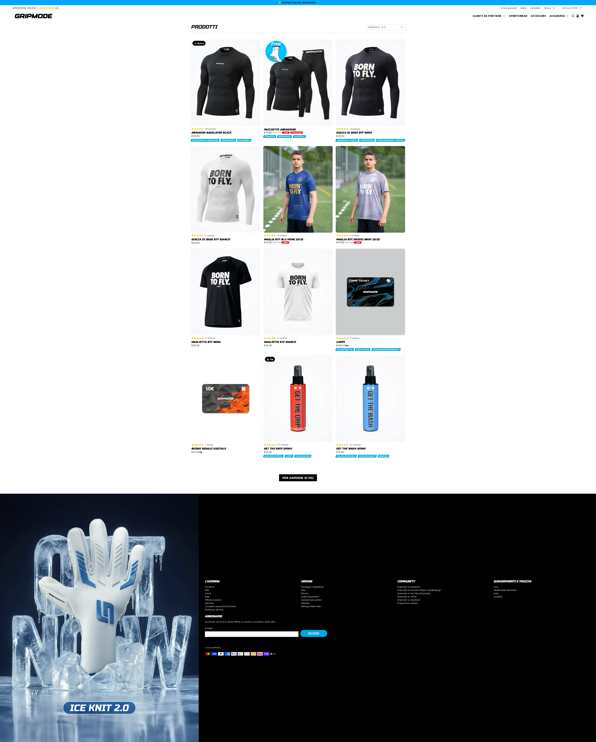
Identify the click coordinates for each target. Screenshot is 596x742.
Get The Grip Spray (278, 448)
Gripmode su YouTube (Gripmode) (414, 593)
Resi (303, 590)
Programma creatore (407, 603)
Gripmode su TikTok (407, 596)
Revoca (305, 593)
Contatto (535, 8)
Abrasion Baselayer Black (211, 132)
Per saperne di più (298, 478)
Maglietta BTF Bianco (280, 342)
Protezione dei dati (214, 609)
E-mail (209, 628)
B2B (207, 590)
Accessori (538, 16)
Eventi (208, 593)
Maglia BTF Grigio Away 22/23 (357, 239)
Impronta (209, 603)
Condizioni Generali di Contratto (220, 606)
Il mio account (509, 8)
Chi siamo (209, 586)
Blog (207, 596)
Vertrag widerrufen (311, 606)
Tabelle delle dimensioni (505, 590)
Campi (340, 342)
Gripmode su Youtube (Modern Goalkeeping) (419, 590)
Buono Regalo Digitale (208, 448)
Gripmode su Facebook (408, 599)
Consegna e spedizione (312, 586)
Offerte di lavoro (213, 599)
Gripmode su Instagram (408, 586)
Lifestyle (305, 603)
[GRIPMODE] (33, 16)
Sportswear (518, 16)
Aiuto (523, 8)
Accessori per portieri (311, 599)
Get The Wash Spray (351, 448)
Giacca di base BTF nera (354, 132)
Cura (496, 586)
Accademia (557, 16)
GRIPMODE (216, 648)
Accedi (313, 633)
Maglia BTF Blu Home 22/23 (283, 239)
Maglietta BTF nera (206, 342)
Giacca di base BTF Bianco (210, 239)
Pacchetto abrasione (280, 129)
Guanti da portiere (487, 16)
